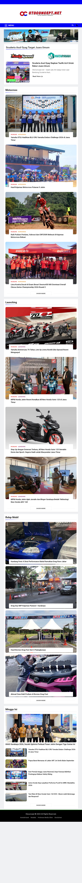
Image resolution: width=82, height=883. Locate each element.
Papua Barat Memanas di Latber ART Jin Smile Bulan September (51, 761)
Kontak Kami (24, 817)
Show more (40, 293)
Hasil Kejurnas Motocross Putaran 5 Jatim (28, 187)
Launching (21, 347)
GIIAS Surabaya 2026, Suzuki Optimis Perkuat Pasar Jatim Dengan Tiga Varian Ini (40, 744)
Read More (37, 76)
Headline (14, 134)
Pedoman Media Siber (45, 817)
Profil (18, 77)
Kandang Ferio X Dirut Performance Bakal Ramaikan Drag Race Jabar (38, 562)
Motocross (22, 134)
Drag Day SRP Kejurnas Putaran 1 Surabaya (28, 606)
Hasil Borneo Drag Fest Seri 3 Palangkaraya (28, 650)
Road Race (11, 80)
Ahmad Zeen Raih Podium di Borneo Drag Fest (29, 694)
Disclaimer (58, 817)
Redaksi (33, 817)
